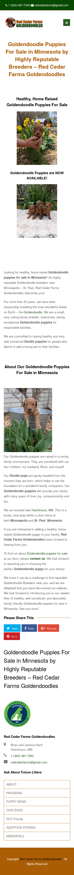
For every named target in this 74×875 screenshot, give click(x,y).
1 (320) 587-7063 (22, 755)
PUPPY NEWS (16, 801)
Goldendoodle (33, 312)
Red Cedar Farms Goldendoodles (41, 859)
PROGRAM (14, 793)
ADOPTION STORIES (21, 827)
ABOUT (11, 784)
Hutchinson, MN (42, 510)
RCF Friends (14, 819)
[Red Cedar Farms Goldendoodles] (24, 22)
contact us (37, 558)
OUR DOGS (14, 810)
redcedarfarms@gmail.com (29, 762)
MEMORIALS (15, 836)
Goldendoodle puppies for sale (47, 553)
